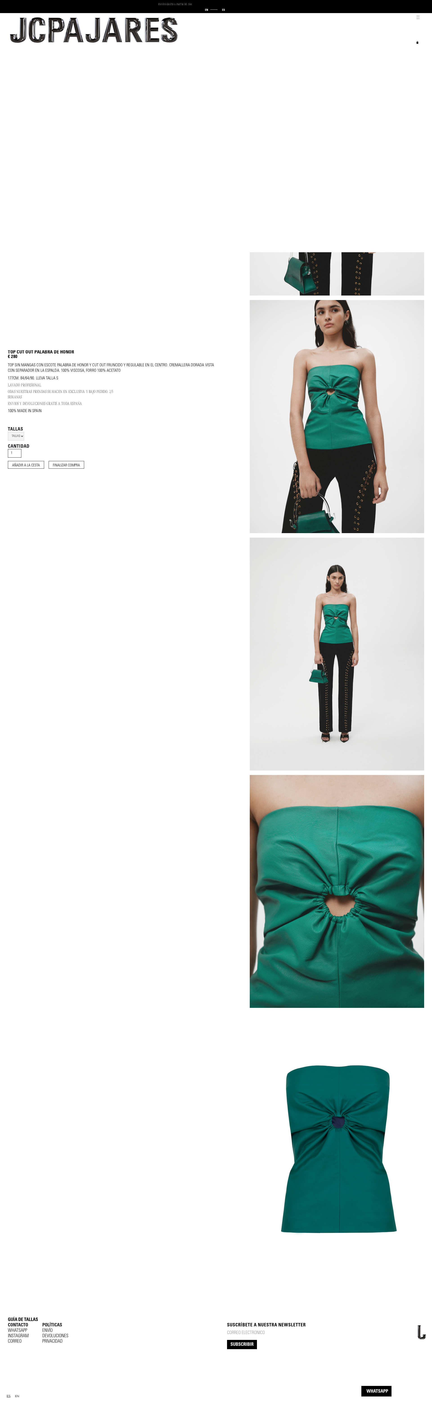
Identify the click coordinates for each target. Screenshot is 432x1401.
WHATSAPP (377, 1392)
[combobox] (8, 1396)
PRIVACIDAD (52, 1341)
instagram (18, 1336)
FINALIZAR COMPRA (66, 465)
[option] (17, 1396)
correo (15, 1341)
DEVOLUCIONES (55, 1336)
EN (17, 1396)
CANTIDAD (18, 447)
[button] (417, 16)
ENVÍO (47, 1331)
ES (9, 1396)
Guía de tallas (23, 1320)
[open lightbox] (337, 416)
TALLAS (15, 429)
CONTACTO (18, 1325)
